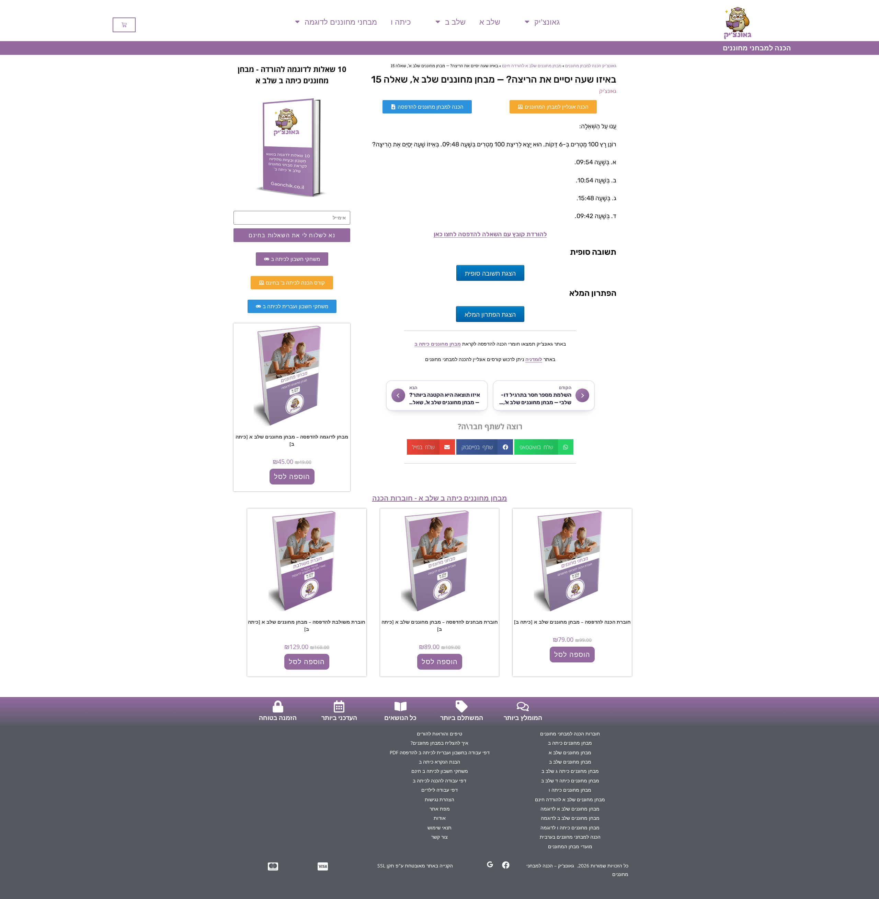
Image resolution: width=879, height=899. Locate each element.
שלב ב (455, 21)
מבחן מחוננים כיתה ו (570, 790)
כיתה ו (401, 21)
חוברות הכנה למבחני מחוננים (570, 733)
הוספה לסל (292, 476)
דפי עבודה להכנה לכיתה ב (439, 780)
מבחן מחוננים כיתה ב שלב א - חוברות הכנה (439, 498)
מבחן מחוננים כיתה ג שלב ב (570, 771)
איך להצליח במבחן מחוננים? (439, 743)
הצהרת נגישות (439, 799)
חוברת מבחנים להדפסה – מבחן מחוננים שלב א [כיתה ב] (439, 625)
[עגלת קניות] (124, 24)
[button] (543, 447)
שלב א (489, 21)
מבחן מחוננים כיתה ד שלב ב (570, 780)
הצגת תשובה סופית (490, 272)
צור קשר (439, 837)
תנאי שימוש (439, 827)
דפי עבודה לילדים (439, 790)
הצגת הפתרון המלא (490, 314)
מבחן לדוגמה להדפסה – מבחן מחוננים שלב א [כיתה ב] (292, 440)
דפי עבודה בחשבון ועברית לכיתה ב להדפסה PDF (440, 752)
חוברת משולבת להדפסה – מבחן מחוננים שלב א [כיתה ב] (306, 625)
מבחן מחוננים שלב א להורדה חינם (531, 65)
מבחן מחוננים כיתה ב (437, 343)
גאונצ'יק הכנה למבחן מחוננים (590, 65)
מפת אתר (440, 808)
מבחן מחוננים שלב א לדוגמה (570, 808)
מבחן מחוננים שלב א (570, 752)
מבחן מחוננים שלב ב (570, 761)
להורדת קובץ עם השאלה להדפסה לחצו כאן (490, 234)
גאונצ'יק (547, 21)
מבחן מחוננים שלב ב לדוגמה (570, 818)
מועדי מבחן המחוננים (570, 846)
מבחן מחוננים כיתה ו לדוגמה (570, 827)
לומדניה (533, 359)
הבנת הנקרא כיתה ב (439, 761)
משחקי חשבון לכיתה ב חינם (439, 771)
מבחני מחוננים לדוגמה (341, 21)
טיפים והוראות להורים (439, 733)
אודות (440, 818)
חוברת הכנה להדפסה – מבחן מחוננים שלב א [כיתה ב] (572, 622)
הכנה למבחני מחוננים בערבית (570, 837)
